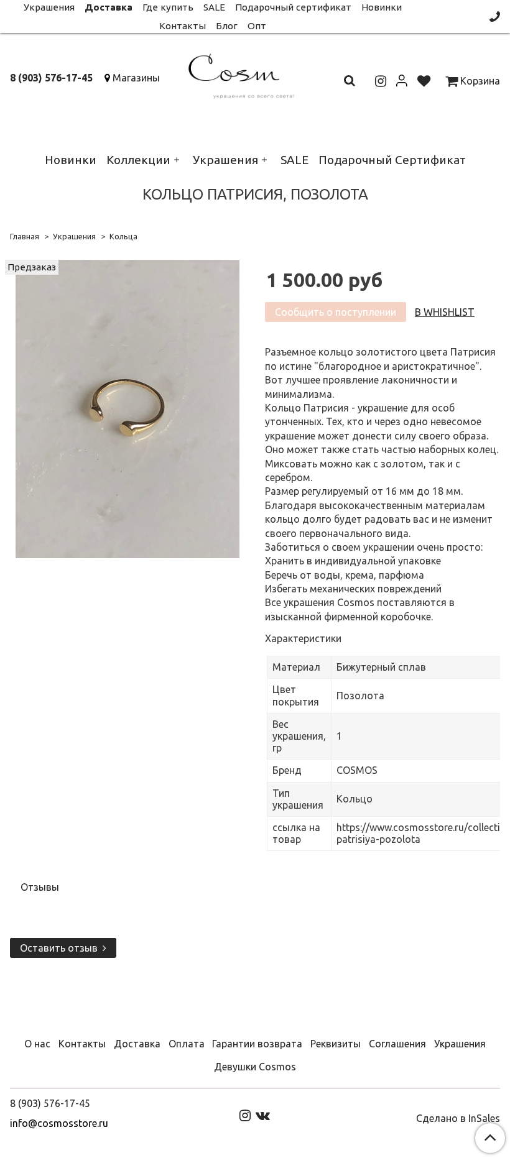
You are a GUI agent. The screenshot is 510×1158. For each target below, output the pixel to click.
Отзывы (40, 887)
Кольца (123, 236)
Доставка (137, 1043)
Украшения (225, 160)
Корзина (479, 80)
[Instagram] (245, 1115)
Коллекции (138, 160)
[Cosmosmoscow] (255, 74)
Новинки (70, 160)
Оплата (187, 1043)
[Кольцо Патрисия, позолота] (127, 408)
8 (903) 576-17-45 (51, 77)
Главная (24, 236)
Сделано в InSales (458, 1118)
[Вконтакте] (263, 1115)
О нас (37, 1043)
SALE (294, 160)
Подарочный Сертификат (392, 160)
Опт (257, 26)
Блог (227, 26)
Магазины (136, 77)
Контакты (182, 26)
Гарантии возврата (257, 1043)
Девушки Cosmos (255, 1066)
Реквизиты (335, 1043)
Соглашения (397, 1043)
